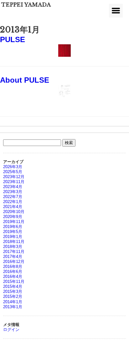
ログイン (11, 329)
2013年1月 (12, 306)
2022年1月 (12, 201)
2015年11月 (13, 281)
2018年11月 (13, 241)
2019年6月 (12, 226)
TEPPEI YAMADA (26, 5)
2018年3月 (12, 246)
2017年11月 (13, 251)
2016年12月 (13, 261)
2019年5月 (12, 231)
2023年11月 (13, 181)
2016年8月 (12, 266)
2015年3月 (12, 291)
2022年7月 (12, 196)
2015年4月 (12, 286)
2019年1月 (12, 236)
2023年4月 (12, 186)
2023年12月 (13, 176)
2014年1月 (12, 301)
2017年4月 (12, 256)
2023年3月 (12, 191)
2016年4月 (12, 276)
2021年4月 (12, 206)
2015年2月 (12, 296)
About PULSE (24, 80)
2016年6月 (12, 271)
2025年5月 (12, 171)
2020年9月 (12, 216)
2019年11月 (13, 221)
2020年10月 (13, 211)
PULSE (12, 40)
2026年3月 (12, 166)
